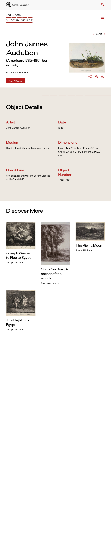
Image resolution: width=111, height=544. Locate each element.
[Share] (90, 77)
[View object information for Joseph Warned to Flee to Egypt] (20, 235)
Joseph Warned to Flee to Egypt (19, 255)
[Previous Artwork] (93, 34)
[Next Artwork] (104, 34)
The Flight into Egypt (17, 322)
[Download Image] (102, 77)
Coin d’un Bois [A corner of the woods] (54, 273)
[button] (102, 5)
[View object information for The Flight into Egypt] (20, 302)
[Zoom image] (97, 77)
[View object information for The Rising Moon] (90, 231)
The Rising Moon (89, 245)
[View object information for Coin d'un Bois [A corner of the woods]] (55, 243)
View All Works (15, 80)
